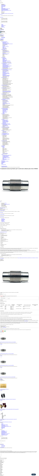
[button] (1, 14)
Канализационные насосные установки (7, 91)
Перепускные (4, 74)
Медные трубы (4, 42)
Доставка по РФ (3, 221)
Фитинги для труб (3, 49)
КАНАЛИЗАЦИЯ (3, 162)
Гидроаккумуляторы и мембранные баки (5, 123)
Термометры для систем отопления (6, 103)
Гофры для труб (4, 47)
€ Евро (1, 29)
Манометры (4, 104)
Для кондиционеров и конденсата (6, 157)
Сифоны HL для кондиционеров (4, 434)
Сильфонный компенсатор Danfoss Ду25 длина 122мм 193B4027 (7, 353)
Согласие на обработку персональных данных (6, 10)
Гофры (3, 158)
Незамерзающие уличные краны (6, 75)
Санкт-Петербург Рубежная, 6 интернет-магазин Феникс (7, 13)
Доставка (2, 423)
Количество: (1, 208)
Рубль (2, 29)
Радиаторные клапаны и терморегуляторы (7, 63)
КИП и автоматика (3, 99)
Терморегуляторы (4, 131)
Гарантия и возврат (3, 25)
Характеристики (3, 219)
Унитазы (3, 147)
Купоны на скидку (3, 6)
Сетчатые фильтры (3, 431)
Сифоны (2, 154)
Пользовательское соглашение (4, 424)
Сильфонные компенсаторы (4, 166)
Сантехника (2, 146)
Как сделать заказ (2, 216)
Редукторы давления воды (5, 70)
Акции (2, 428)
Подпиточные (4, 72)
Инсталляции (2, 119)
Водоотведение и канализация (4, 108)
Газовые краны (4, 61)
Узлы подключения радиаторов (6, 64)
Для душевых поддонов (5, 156)
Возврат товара (3, 427)
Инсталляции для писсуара (5, 121)
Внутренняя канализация (5, 109)
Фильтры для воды (5, 71)
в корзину (1, 367)
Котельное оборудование (4, 77)
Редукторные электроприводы (6, 133)
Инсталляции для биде (5, 120)
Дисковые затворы (5, 58)
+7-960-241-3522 (2, 39)
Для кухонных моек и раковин (6, 155)
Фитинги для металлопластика (6, 53)
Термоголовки (2, 430)
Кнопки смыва (4, 122)
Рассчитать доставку (2, 210)
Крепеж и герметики (3, 134)
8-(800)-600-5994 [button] (2, 444)
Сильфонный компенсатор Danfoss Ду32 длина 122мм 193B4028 (7, 365)
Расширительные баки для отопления (6, 124)
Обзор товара (2, 218)
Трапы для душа (4, 110)
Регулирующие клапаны (5, 65)
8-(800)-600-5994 (3, 37)
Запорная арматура (3, 57)
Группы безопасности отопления (6, 73)
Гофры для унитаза (5, 112)
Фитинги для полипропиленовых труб (5, 433)
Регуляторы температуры (5, 67)
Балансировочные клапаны (5, 66)
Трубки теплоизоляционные (6, 46)
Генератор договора (3, 5)
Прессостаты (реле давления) (6, 101)
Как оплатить (1, 212)
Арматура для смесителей (5, 153)
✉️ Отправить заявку (3, 164)
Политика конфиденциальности (4, 9)
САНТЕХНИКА (3, 161)
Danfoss (2, 163)
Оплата (2, 24)
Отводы (3, 113)
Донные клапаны (4, 159)
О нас (2, 7)
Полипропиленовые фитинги (6, 51)
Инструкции (2, 220)
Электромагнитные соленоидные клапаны (7, 69)
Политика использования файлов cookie (5, 8)
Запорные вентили (5, 60)
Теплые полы (2, 130)
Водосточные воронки (5, 111)
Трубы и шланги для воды (4, 41)
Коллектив (2, 26)
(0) (0, 201)
